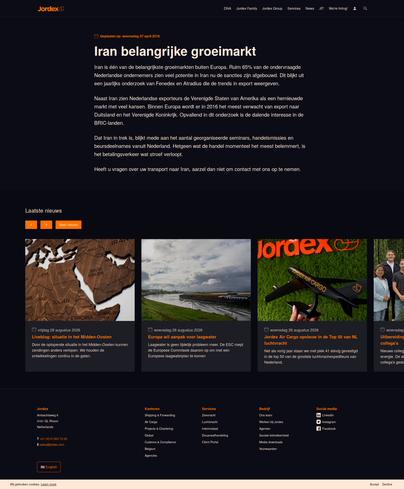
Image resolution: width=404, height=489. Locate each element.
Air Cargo (151, 422)
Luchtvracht (210, 422)
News (310, 8)
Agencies (151, 455)
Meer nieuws (68, 224)
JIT (321, 8)
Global (149, 435)
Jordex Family (246, 8)
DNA (227, 8)
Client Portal (210, 442)
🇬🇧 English (49, 466)
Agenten (264, 428)
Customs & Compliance (160, 442)
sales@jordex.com (52, 444)
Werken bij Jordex (271, 422)
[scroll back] (31, 225)
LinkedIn (328, 415)
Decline (387, 484)
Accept (374, 484)
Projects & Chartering (159, 428)
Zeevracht (208, 415)
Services (293, 8)
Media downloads (271, 442)
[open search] (365, 8)
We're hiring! (338, 8)
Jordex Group (272, 8)
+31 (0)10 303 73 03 (53, 438)
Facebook (329, 428)
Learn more (48, 484)
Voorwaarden (268, 449)
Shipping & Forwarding (160, 415)
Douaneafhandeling (215, 435)
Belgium (150, 449)
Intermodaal (210, 428)
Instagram (329, 422)
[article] (80, 305)
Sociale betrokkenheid (274, 435)
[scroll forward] (46, 225)
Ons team (265, 415)
